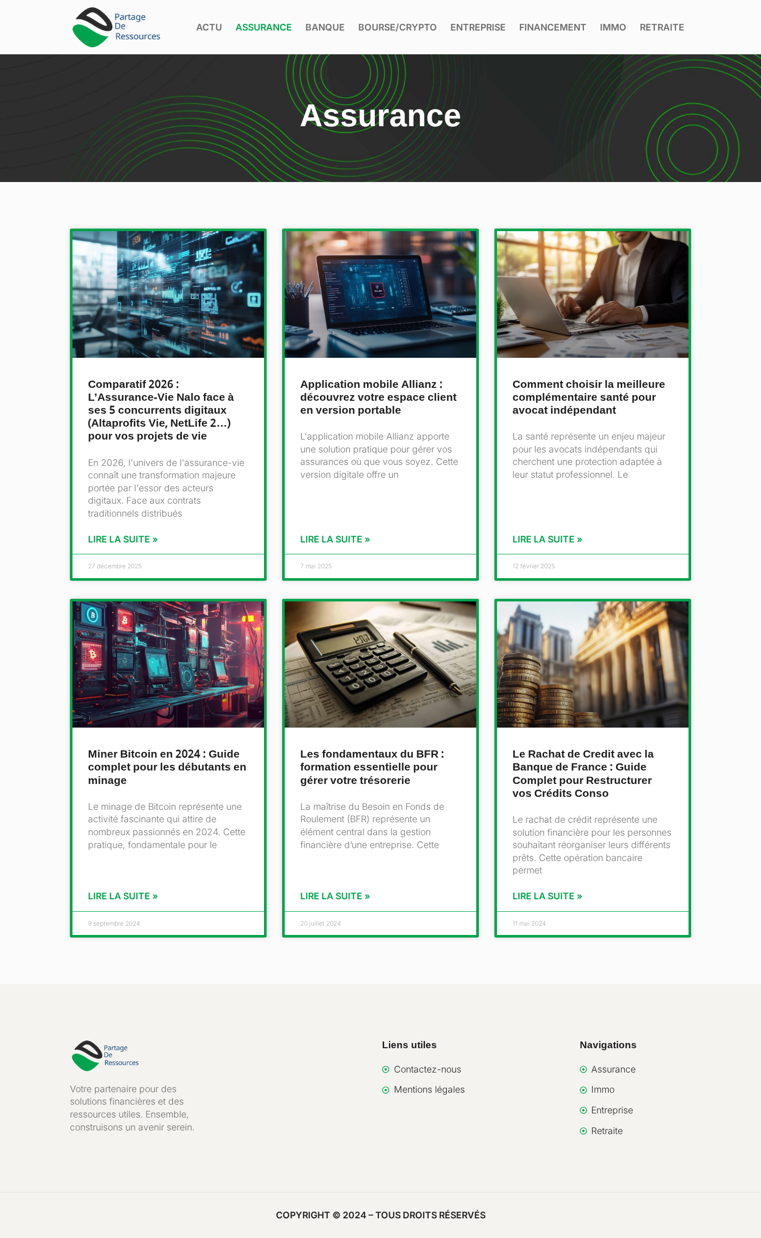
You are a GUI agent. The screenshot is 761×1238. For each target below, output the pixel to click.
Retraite (662, 27)
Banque (325, 27)
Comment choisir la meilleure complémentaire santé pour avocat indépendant (589, 397)
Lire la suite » (123, 539)
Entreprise (478, 27)
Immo (613, 27)
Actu (209, 27)
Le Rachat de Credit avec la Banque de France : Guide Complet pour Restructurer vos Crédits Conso (583, 774)
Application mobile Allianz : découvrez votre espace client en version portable (378, 397)
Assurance (264, 27)
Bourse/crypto (397, 27)
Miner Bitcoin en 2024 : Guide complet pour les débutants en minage (167, 767)
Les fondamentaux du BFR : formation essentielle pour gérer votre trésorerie (372, 767)
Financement (553, 27)
